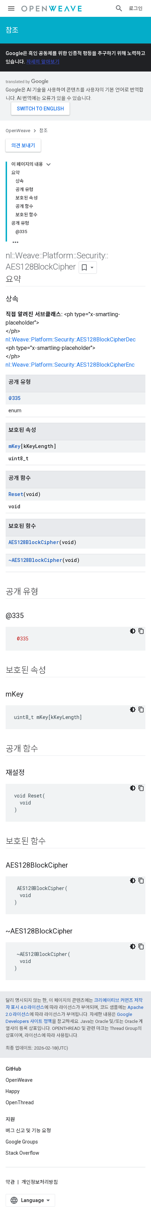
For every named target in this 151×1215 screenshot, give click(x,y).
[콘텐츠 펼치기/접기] (48, 164)
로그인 (136, 8)
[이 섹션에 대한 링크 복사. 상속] (25, 300)
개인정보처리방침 (39, 1182)
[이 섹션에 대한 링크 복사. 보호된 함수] (53, 842)
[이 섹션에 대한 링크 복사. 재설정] (32, 773)
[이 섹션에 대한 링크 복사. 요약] (28, 280)
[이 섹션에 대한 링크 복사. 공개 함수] (45, 749)
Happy (13, 1091)
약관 (10, 1182)
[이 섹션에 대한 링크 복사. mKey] (30, 695)
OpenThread (20, 1102)
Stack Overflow (22, 1153)
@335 (14, 398)
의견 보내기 (23, 145)
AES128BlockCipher (33, 542)
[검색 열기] (119, 8)
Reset (15, 494)
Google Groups (22, 1142)
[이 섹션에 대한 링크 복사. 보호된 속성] (53, 671)
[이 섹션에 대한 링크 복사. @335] (31, 616)
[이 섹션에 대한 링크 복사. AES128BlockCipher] (75, 866)
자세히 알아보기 (42, 62)
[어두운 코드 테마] (133, 631)
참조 (12, 30)
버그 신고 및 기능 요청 (28, 1130)
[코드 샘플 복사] (141, 631)
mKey (14, 446)
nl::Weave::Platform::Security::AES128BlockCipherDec (71, 339)
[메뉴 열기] (11, 8)
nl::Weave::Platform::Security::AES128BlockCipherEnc (70, 364)
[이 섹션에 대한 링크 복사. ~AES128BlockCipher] (80, 932)
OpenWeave (18, 130)
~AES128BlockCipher (35, 560)
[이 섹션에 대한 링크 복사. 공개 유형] (45, 592)
